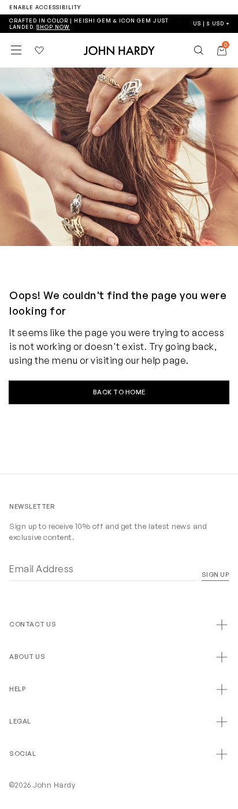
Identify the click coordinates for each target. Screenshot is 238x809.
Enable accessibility (45, 7)
